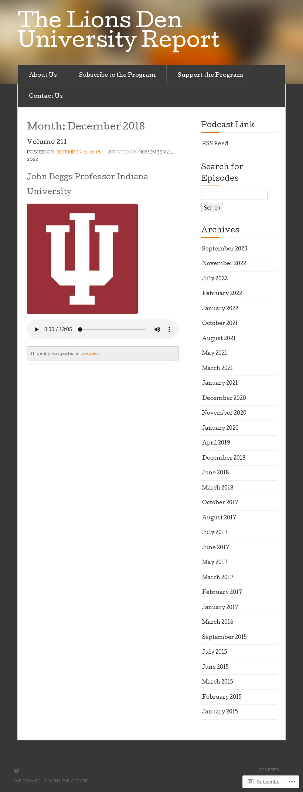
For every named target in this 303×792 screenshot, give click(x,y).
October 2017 (220, 503)
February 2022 (222, 294)
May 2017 (215, 563)
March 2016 (218, 622)
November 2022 (224, 264)
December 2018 (224, 458)
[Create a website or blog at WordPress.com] (16, 771)
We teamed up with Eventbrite (51, 781)
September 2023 (224, 249)
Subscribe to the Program (117, 76)
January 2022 (220, 309)
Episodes (90, 353)
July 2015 (214, 652)
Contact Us (46, 97)
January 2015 (220, 712)
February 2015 (222, 697)
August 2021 (219, 339)
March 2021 (217, 368)
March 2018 (218, 488)
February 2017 (222, 592)
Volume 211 (47, 142)
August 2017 (219, 518)
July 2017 (215, 533)
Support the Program (210, 76)
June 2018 (215, 473)
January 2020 (220, 428)
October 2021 (220, 323)
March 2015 (217, 682)
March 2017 (218, 578)
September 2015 (224, 637)
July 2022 (215, 279)
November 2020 (224, 413)
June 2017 (215, 548)
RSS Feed (215, 144)
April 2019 (216, 443)
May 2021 (214, 353)
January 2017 (220, 608)
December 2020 (224, 398)
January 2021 (220, 383)
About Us (43, 76)
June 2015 (215, 667)
